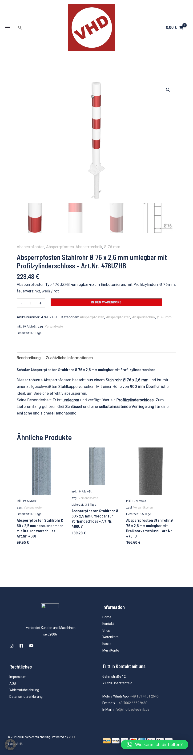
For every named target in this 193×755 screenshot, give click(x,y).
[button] (20, 28)
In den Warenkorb (106, 302)
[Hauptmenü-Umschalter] (7, 27)
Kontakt (108, 624)
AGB (12, 683)
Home (106, 617)
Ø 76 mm (112, 246)
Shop (106, 630)
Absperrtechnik (89, 246)
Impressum (17, 677)
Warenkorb (110, 637)
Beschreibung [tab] (29, 357)
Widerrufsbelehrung (24, 690)
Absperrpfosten (30, 246)
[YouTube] (31, 646)
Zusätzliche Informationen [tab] (69, 357)
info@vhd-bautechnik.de (131, 709)
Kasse (106, 644)
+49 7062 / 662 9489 (132, 703)
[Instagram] (11, 646)
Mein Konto (110, 650)
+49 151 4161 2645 (144, 696)
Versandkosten (54, 326)
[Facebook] (21, 646)
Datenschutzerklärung (26, 696)
